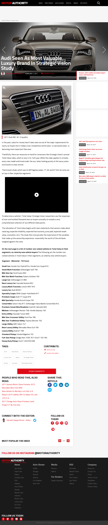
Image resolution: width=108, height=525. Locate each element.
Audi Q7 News (27, 351)
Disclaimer (91, 480)
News (41, 3)
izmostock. (69, 523)
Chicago (35, 471)
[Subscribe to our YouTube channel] (66, 423)
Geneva (35, 477)
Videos (75, 3)
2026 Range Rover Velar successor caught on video (90, 150)
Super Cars (18, 471)
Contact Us (92, 471)
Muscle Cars (19, 492)
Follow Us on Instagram (31, 453)
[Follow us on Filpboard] (53, 429)
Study (6, 363)
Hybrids (17, 483)
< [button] (59, 440)
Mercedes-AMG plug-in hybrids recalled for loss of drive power (92, 177)
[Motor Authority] (14, 3)
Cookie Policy (92, 483)
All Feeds (72, 468)
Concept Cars (19, 477)
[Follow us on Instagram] (61, 423)
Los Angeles (37, 480)
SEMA (35, 468)
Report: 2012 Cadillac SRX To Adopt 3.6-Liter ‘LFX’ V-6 (20, 396)
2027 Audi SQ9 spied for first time (90, 141)
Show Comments (37, 371)
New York (36, 483)
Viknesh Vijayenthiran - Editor (19, 420)
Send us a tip (50, 349)
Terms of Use (92, 477)
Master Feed (74, 471)
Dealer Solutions (57, 480)
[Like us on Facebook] (52, 423)
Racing (17, 489)
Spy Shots (83, 3)
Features (18, 507)
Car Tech (18, 504)
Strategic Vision (29, 357)
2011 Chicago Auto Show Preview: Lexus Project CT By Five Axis (18, 403)
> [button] (68, 440)
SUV (16, 480)
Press (90, 474)
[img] (50, 385)
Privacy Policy (92, 486)
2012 (5, 351)
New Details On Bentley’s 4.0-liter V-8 (17, 391)
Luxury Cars (14, 20)
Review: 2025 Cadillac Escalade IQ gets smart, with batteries (92, 74)
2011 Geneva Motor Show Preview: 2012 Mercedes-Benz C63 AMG (18, 386)
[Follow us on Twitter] (57, 423)
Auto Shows (59, 3)
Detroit (35, 474)
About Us (91, 468)
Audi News (14, 351)
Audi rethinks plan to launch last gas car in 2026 (92, 168)
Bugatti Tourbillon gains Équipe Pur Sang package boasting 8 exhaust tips (92, 159)
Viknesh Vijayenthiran (13, 73)
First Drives (49, 3)
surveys (14, 363)
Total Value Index (26, 363)
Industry (82, 172)
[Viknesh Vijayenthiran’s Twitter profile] (32, 420)
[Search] (102, 3)
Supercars (82, 163)
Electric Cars (19, 498)
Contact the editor (52, 353)
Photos (68, 3)
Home (3, 20)
